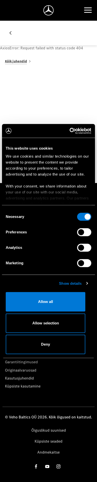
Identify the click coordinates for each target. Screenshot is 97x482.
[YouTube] (47, 466)
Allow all (45, 301)
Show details (70, 283)
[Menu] (88, 10)
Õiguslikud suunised (48, 430)
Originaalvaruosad (20, 370)
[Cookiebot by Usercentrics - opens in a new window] (69, 131)
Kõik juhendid (16, 61)
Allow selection (45, 323)
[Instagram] (58, 466)
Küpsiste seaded (48, 441)
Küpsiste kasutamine (23, 386)
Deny (45, 344)
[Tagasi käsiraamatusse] (12, 32)
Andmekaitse (48, 452)
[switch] (84, 232)
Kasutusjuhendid (19, 378)
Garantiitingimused (21, 362)
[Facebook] (36, 466)
